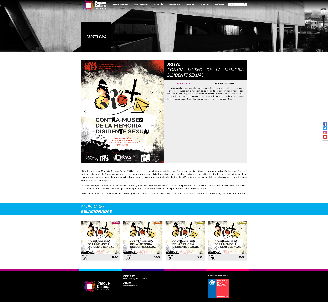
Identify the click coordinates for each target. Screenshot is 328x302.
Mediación (158, 4)
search (244, 4)
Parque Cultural (120, 4)
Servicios (205, 4)
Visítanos (219, 4)
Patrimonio (174, 4)
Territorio (190, 4)
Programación (141, 4)
